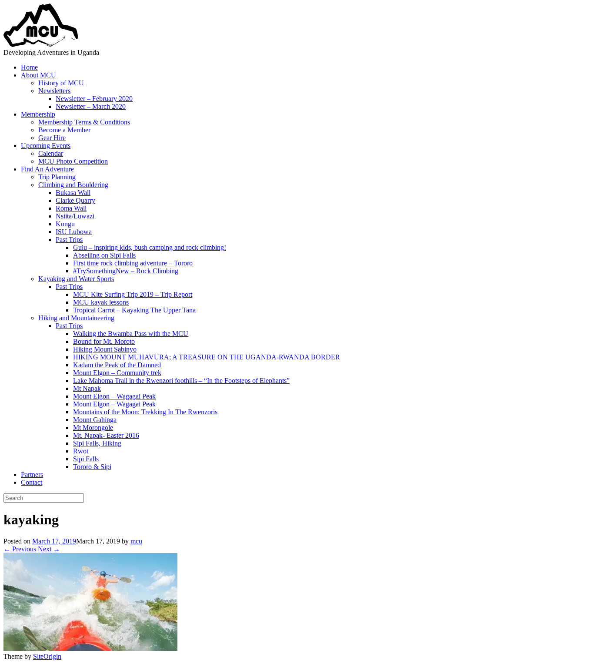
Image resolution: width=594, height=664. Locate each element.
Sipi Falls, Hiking (97, 443)
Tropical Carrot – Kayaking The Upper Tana (134, 310)
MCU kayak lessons (101, 302)
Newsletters (54, 90)
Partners (32, 474)
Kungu (65, 224)
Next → (49, 549)
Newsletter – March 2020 (91, 106)
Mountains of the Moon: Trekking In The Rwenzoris (145, 412)
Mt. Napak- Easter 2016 (106, 435)
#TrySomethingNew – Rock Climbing (125, 271)
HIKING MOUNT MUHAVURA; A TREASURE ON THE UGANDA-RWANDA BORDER (206, 357)
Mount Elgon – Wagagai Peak (114, 396)
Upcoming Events (45, 145)
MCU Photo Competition (73, 161)
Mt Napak (87, 388)
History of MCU (61, 83)
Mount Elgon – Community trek (117, 372)
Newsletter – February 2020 (94, 98)
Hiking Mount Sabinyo (105, 349)
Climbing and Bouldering (73, 184)
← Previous (19, 549)
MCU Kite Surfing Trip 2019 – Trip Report (132, 294)
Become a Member (64, 130)
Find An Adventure (47, 169)
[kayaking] (90, 648)
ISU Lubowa (74, 231)
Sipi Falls (86, 459)
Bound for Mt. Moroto (104, 341)
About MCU (38, 75)
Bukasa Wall (73, 192)
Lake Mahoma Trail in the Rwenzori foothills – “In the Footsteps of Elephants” (181, 380)
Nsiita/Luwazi (75, 216)
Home (29, 67)
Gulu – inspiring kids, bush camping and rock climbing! (149, 247)
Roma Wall (71, 208)
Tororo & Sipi (92, 466)
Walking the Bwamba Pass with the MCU (130, 333)
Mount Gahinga (95, 419)
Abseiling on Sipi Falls (104, 255)
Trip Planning (57, 177)
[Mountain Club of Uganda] (40, 44)
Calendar (50, 153)
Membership (38, 114)
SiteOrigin (47, 656)
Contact (31, 482)
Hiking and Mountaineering (76, 318)
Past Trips (69, 239)
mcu (136, 541)
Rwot (80, 451)
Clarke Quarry (75, 200)
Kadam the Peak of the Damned (117, 365)
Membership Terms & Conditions (84, 122)
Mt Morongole (93, 427)
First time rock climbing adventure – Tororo (133, 263)
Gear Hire (52, 137)
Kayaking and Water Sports (76, 278)
